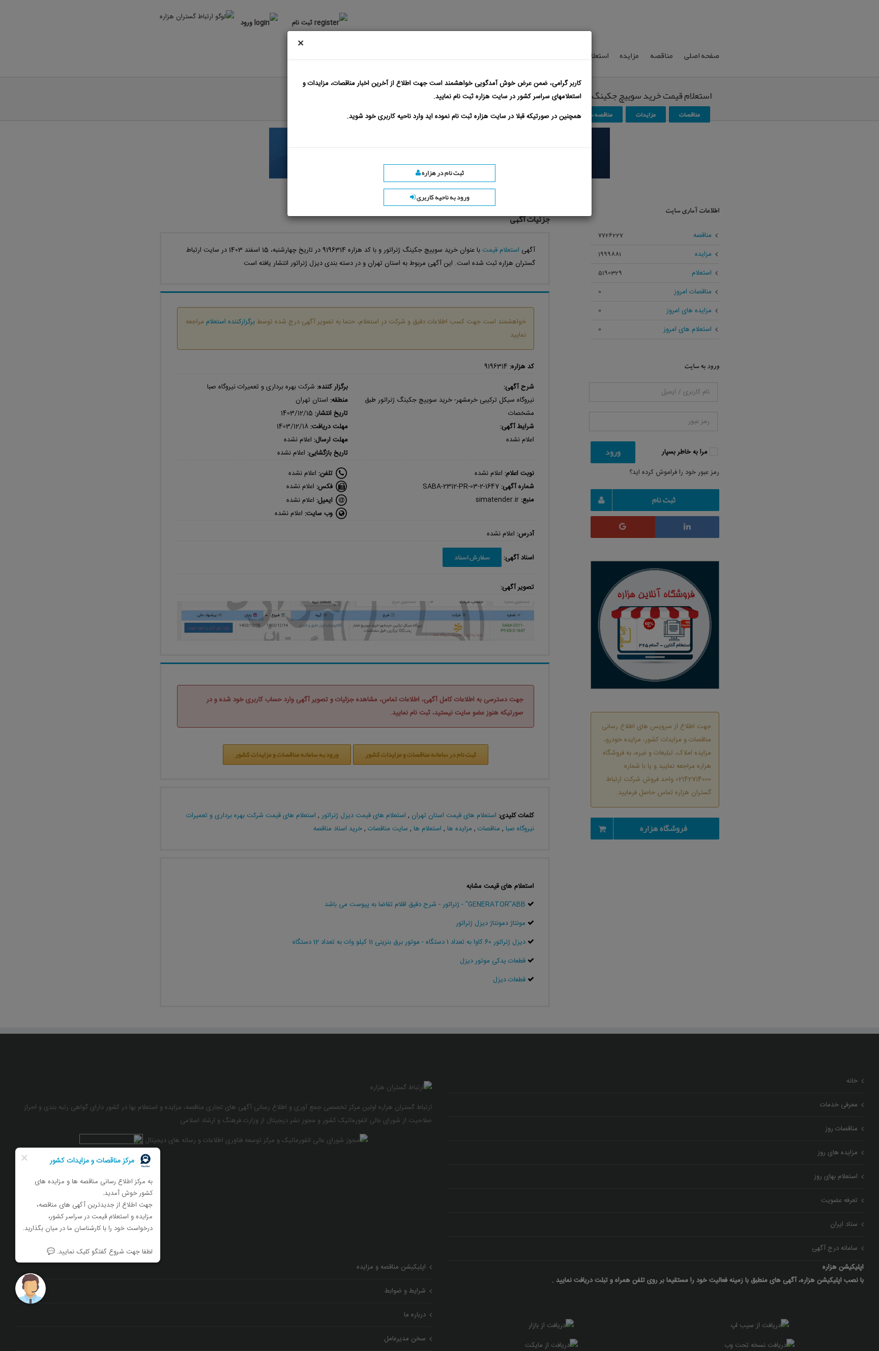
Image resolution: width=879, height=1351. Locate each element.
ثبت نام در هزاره (442, 172)
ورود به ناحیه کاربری (443, 197)
